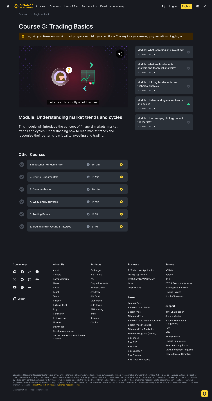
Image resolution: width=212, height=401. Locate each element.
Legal (56, 292)
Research (95, 318)
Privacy (57, 300)
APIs (167, 332)
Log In (173, 6)
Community (59, 313)
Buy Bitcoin (133, 337)
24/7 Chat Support (174, 311)
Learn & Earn (134, 303)
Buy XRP (132, 346)
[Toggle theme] (204, 6)
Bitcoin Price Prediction (139, 324)
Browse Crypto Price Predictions (144, 320)
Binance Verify (172, 336)
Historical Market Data (176, 287)
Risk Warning (59, 318)
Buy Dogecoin (135, 351)
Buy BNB (132, 342)
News (56, 283)
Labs (130, 283)
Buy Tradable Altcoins (139, 359)
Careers (57, 274)
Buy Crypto (96, 274)
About (56, 270)
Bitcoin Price (134, 311)
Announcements (61, 279)
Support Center (173, 316)
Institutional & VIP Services (141, 279)
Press (56, 287)
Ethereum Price (135, 316)
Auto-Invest (96, 305)
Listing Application (137, 274)
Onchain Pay (134, 287)
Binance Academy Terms (69, 385)
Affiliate (169, 270)
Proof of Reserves (174, 296)
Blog (55, 309)
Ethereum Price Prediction (141, 329)
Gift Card (95, 296)
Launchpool (96, 300)
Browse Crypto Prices (139, 307)
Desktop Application (63, 331)
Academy (95, 292)
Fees (167, 328)
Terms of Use (36, 385)
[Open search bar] (162, 6)
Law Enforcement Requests (179, 349)
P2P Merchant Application (141, 270)
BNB (167, 279)
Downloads (58, 326)
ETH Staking (96, 309)
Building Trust (60, 305)
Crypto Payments (99, 283)
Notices (57, 322)
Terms (56, 296)
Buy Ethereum (135, 355)
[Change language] (197, 6)
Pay (92, 279)
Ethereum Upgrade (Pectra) (142, 333)
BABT (93, 313)
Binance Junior (97, 287)
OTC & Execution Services (178, 283)
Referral (169, 274)
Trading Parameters (175, 341)
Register (186, 6)
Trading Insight (173, 292)
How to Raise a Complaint (178, 354)
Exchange (95, 270)
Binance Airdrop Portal (176, 345)
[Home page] (23, 6)
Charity (94, 322)
